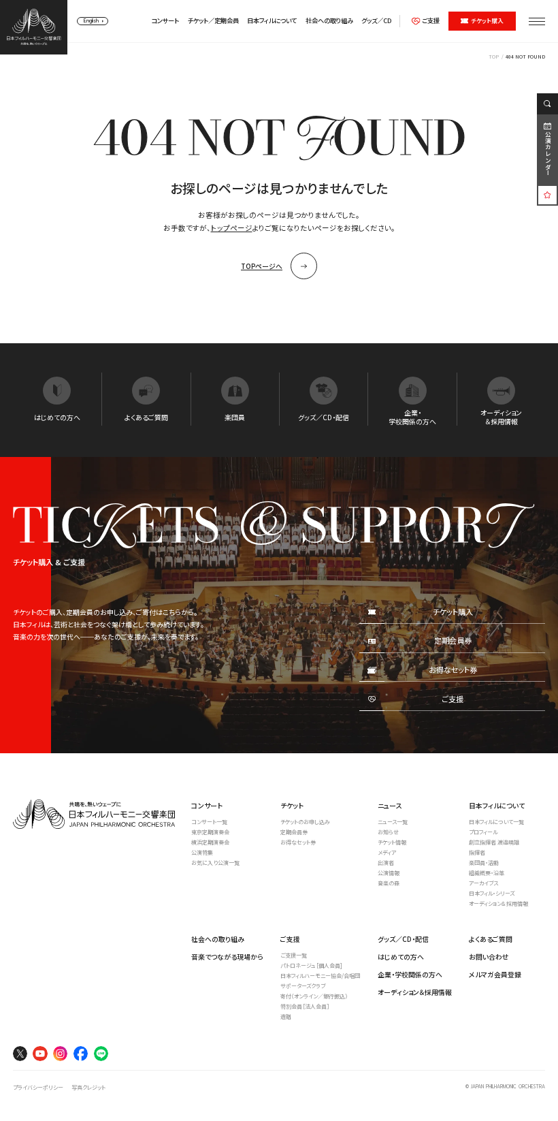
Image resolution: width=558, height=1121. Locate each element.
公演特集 (202, 852)
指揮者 (477, 852)
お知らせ (388, 832)
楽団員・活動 (484, 862)
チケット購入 (487, 20)
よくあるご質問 (490, 939)
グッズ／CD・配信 (403, 939)
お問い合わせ (489, 956)
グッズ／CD (376, 21)
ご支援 (431, 21)
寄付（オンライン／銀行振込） (314, 996)
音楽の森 (388, 883)
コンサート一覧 (209, 821)
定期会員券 (294, 832)
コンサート (165, 21)
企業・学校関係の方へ (410, 974)
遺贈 (285, 1016)
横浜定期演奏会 (210, 842)
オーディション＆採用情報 (498, 903)
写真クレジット (88, 1087)
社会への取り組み (329, 21)
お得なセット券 (298, 842)
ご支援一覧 (293, 955)
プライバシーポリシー (38, 1087)
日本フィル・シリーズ (491, 893)
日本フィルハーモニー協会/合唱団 (320, 975)
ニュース (389, 805)
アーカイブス (483, 883)
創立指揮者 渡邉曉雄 (494, 842)
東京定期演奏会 (210, 832)
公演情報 (388, 873)
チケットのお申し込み (305, 821)
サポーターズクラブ (302, 986)
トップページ (231, 228)
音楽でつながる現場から (227, 956)
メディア (387, 852)
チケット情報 (392, 842)
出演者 (386, 862)
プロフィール (483, 832)
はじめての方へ (401, 956)
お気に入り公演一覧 (215, 862)
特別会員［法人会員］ (304, 1006)
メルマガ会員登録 (495, 974)
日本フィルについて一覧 (496, 821)
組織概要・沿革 (486, 873)
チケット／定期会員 (213, 21)
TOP (494, 57)
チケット (291, 805)
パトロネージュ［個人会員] (311, 965)
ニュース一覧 (393, 821)
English (91, 21)
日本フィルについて (272, 21)
